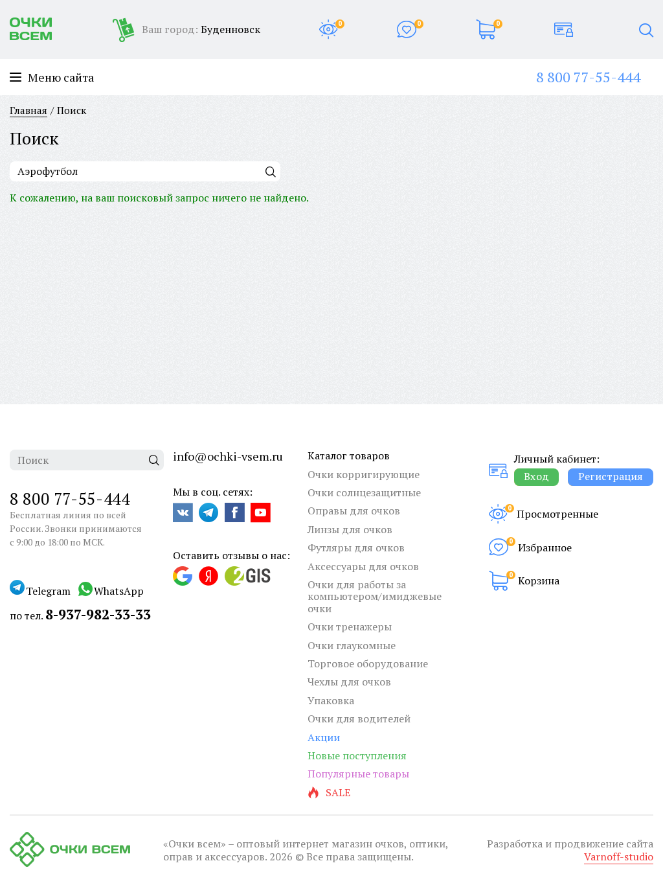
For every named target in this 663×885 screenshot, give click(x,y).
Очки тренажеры (350, 626)
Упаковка (331, 700)
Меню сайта (61, 77)
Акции (324, 737)
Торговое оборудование (368, 663)
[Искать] (270, 171)
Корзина (538, 580)
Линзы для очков (350, 529)
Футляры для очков (356, 547)
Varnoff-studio (618, 856)
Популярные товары (358, 773)
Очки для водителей (359, 718)
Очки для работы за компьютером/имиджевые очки (375, 596)
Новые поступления (357, 755)
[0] (328, 29)
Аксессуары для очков (363, 566)
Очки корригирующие (364, 474)
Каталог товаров (349, 455)
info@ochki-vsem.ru (228, 456)
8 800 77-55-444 (588, 76)
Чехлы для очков (349, 681)
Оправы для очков (354, 510)
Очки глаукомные (352, 645)
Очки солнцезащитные (364, 492)
